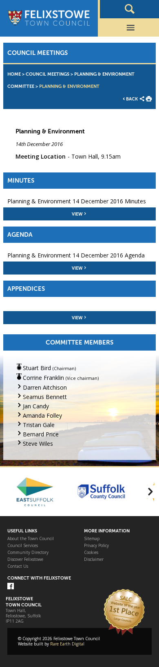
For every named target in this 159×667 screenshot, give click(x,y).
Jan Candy (36, 406)
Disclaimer (94, 559)
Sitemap (91, 538)
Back (132, 99)
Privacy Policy (96, 545)
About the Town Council (30, 538)
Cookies (91, 552)
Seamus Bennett (45, 397)
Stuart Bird (37, 368)
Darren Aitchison (45, 387)
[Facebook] (10, 587)
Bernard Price (41, 434)
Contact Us (17, 566)
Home (14, 74)
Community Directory (28, 552)
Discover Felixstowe (25, 559)
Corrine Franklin (43, 377)
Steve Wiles (38, 443)
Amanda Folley (42, 415)
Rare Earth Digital (67, 644)
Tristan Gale (39, 425)
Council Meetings (47, 74)
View (77, 214)
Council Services (22, 545)
